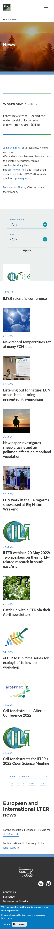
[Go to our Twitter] (48, 883)
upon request (21, 178)
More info (6, 917)
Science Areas (17, 219)
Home (6, 19)
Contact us (9, 892)
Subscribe (9, 896)
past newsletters (17, 169)
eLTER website (11, 834)
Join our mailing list (13, 147)
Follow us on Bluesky (14, 187)
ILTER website (11, 847)
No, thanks (19, 924)
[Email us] (41, 883)
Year (12, 234)
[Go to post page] (27, 276)
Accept (6, 924)
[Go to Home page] (6, 7)
